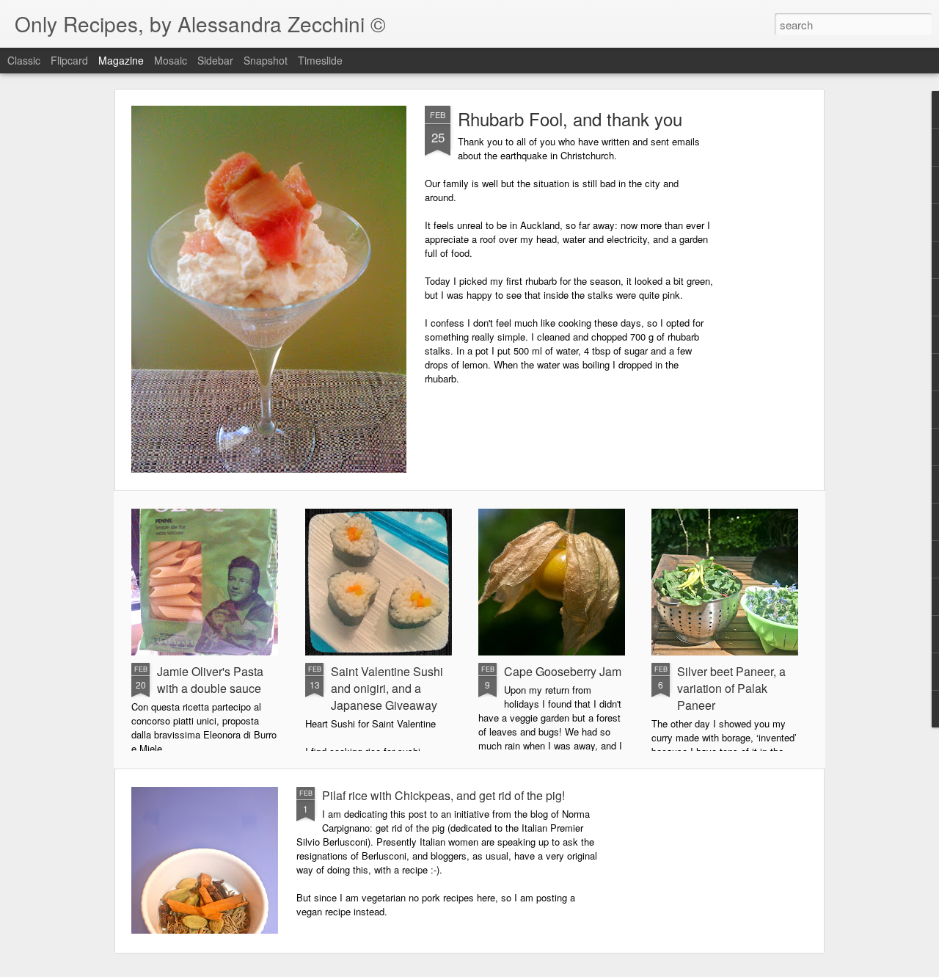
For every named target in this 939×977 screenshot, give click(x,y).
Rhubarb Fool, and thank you (570, 118)
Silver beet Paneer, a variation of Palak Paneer (731, 688)
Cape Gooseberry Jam (562, 671)
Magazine (121, 60)
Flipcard (69, 60)
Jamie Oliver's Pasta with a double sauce (210, 680)
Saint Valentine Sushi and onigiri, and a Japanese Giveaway (387, 688)
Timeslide (320, 60)
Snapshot (266, 60)
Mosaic (170, 60)
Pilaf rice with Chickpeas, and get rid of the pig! (443, 795)
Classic (23, 60)
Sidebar (215, 60)
